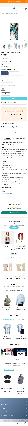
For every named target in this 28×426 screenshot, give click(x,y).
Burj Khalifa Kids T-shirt (7, 245)
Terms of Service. (22, 420)
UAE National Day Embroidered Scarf (20, 245)
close (26, 1)
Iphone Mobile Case (7, 193)
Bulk (13, 138)
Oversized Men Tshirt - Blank (7, 308)
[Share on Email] (15, 132)
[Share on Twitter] (12, 132)
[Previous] (2, 139)
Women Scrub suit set (20, 275)
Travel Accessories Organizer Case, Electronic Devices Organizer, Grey (20, 389)
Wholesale (5, 189)
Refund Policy (15, 420)
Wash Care (19, 138)
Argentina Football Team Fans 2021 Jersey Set (21, 337)
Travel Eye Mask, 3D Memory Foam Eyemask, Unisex (7, 388)
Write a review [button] (14, 213)
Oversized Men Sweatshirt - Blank (20, 308)
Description (7, 138)
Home (2, 13)
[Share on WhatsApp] (18, 132)
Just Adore (8, 61)
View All (13, 227)
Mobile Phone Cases (9, 64)
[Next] (26, 139)
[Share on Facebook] (9, 132)
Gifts (3, 191)
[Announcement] (13, 2)
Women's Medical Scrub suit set (7, 275)
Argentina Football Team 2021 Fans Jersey (7, 337)
